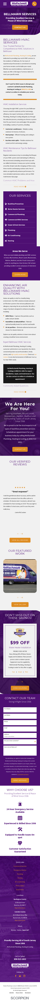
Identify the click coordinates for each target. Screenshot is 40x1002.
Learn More (20, 275)
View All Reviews (20, 540)
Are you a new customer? (11, 741)
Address (6, 734)
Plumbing (20, 874)
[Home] (19, 4)
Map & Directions (20, 908)
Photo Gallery (20, 886)
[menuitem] (11, 992)
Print (26, 672)
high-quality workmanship (19, 354)
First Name (7, 709)
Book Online (20, 890)
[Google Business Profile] (20, 976)
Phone (6, 721)
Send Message (20, 780)
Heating (20, 878)
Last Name (7, 715)
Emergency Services (20, 870)
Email (20, 672)
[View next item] (22, 534)
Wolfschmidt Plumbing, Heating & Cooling (18, 56)
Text (13, 672)
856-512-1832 (20, 959)
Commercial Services (20, 866)
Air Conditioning (20, 882)
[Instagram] (24, 976)
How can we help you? (10, 747)
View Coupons (20, 688)
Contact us (20, 27)
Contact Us (20, 449)
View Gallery (20, 604)
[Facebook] (16, 976)
